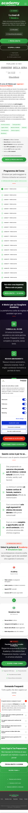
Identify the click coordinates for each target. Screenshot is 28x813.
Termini (25, 799)
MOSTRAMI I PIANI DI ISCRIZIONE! (14, 444)
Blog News (15, 799)
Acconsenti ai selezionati (14, 427)
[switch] (24, 404)
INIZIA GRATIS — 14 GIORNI (14, 293)
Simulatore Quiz (8, 799)
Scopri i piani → (14, 770)
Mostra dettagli (20, 418)
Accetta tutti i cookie (14, 423)
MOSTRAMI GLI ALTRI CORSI (14, 438)
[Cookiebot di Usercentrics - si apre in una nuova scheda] (20, 381)
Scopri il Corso (14, 47)
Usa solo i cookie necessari (14, 431)
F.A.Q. (2, 799)
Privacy (20, 799)
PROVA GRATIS (15, 41)
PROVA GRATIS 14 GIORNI (14, 764)
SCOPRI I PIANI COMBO (15, 663)
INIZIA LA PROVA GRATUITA (14, 159)
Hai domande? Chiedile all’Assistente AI (12, 155)
